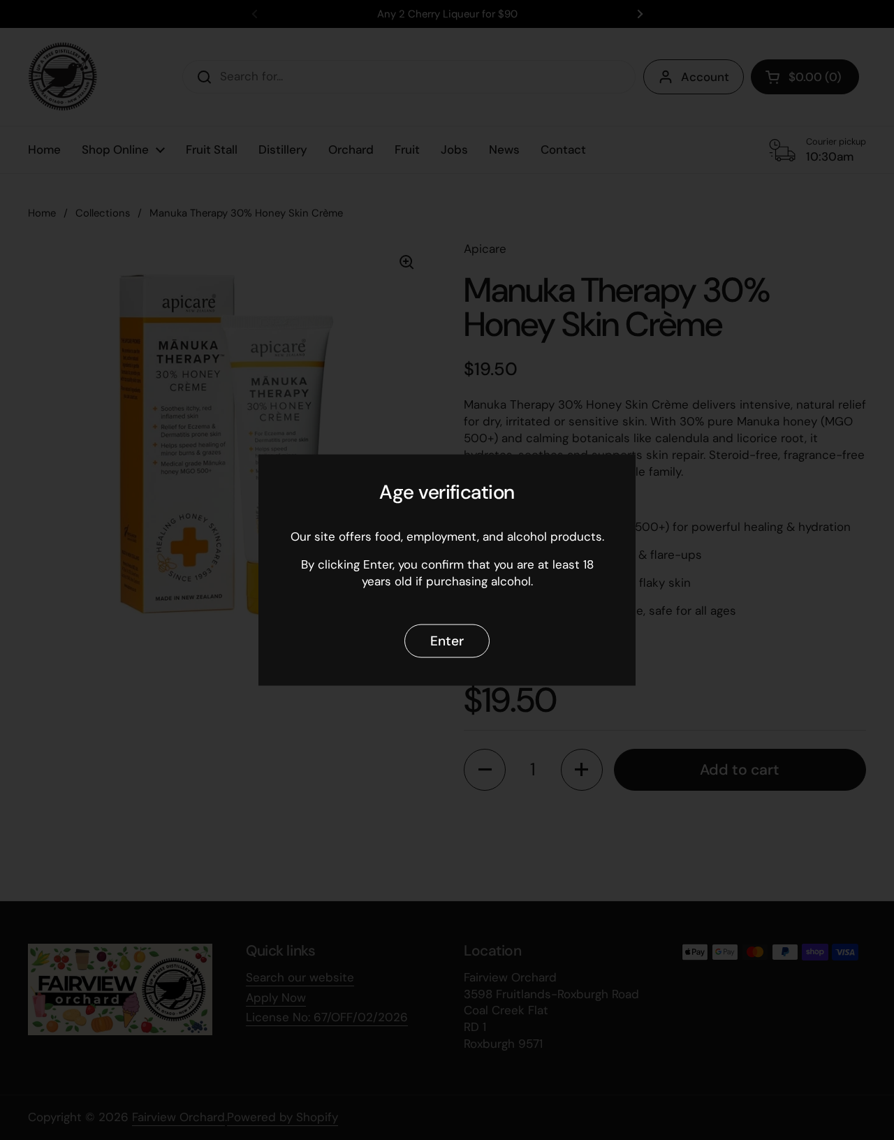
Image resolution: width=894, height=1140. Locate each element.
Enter (447, 641)
